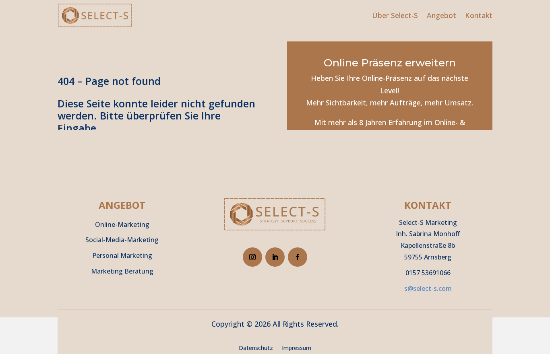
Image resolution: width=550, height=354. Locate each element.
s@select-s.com (428, 288)
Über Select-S (395, 15)
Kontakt (478, 15)
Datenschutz (256, 348)
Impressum (296, 348)
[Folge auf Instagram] (252, 257)
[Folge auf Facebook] (297, 257)
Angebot (441, 15)
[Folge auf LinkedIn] (275, 257)
